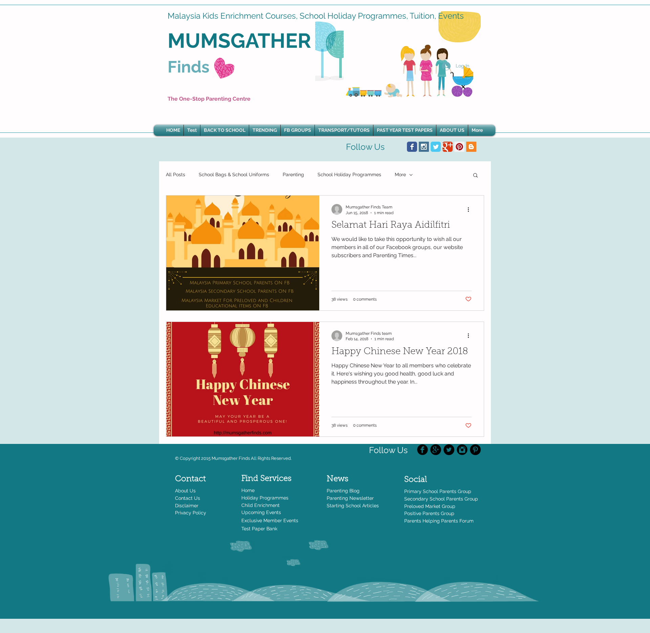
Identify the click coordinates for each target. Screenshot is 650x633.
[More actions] (471, 209)
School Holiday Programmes (349, 174)
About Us (185, 490)
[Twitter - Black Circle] (448, 449)
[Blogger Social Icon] (471, 147)
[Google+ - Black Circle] (435, 449)
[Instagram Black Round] (462, 449)
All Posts (175, 174)
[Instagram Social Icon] (424, 147)
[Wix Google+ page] (447, 147)
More (400, 174)
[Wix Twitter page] (436, 147)
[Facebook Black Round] (422, 449)
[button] (264, 130)
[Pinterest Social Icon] (459, 147)
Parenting (293, 174)
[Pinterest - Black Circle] (475, 449)
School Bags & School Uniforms (234, 174)
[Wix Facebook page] (412, 147)
